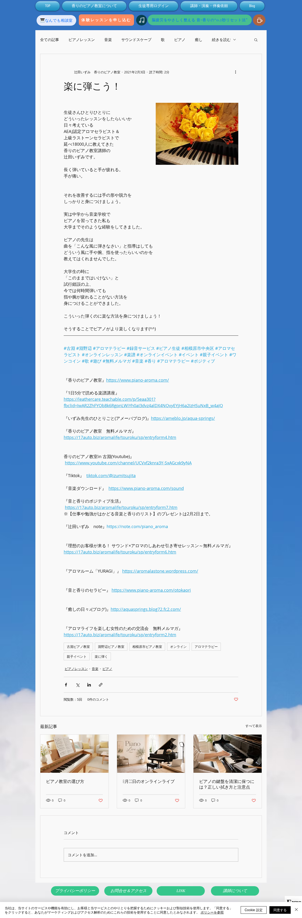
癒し (198, 39)
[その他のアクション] (235, 72)
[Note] (141, 20)
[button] (256, 39)
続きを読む (221, 39)
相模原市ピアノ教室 (147, 646)
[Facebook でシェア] (66, 684)
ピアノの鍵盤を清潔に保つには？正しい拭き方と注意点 (226, 784)
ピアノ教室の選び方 (65, 781)
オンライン (178, 646)
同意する (280, 909)
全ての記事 (49, 39)
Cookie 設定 (254, 909)
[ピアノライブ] (151, 754)
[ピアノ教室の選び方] (74, 754)
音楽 (108, 39)
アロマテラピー (206, 646)
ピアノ (179, 39)
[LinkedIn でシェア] (89, 684)
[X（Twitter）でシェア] (77, 684)
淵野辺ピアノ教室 (111, 646)
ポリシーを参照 (212, 912)
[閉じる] (296, 910)
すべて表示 (253, 726)
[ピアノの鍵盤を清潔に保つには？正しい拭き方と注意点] (227, 754)
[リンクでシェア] (100, 684)
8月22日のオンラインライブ (149, 781)
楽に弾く (101, 656)
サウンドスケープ (136, 39)
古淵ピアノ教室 (78, 646)
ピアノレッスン (81, 39)
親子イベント (77, 656)
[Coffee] (259, 20)
